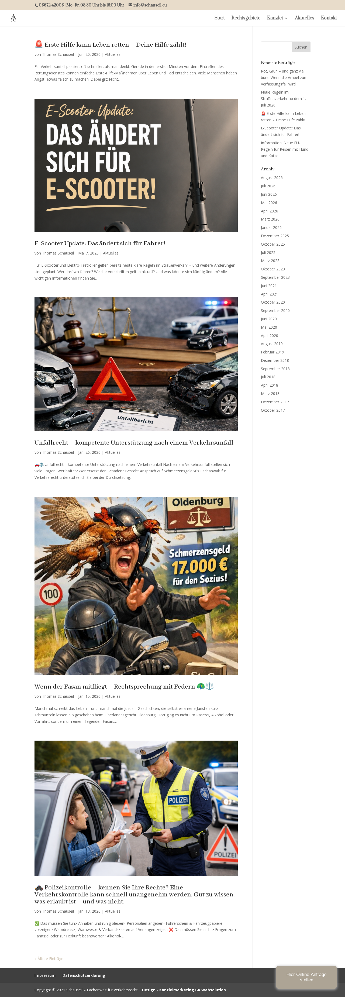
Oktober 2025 (273, 244)
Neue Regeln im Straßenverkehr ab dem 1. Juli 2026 (283, 99)
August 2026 (272, 177)
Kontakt (329, 18)
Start (220, 18)
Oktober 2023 (273, 268)
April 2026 (269, 211)
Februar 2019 (272, 352)
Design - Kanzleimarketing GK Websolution (184, 989)
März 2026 (270, 219)
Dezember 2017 (275, 401)
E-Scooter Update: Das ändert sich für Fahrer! (99, 243)
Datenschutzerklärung (84, 975)
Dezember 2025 (275, 235)
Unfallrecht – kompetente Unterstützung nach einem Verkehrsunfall (133, 443)
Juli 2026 (268, 185)
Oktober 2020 (273, 302)
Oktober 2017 (273, 410)
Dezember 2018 (275, 360)
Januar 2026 (271, 227)
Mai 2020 (269, 327)
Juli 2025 (268, 252)
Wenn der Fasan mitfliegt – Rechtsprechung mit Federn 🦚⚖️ (124, 687)
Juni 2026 (269, 194)
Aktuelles (304, 18)
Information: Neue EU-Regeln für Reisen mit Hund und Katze (284, 149)
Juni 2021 (269, 285)
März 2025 (270, 260)
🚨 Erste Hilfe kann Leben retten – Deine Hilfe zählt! (110, 45)
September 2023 (275, 277)
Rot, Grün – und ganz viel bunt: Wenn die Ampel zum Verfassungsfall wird (284, 77)
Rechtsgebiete (246, 18)
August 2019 (272, 343)
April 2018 (269, 385)
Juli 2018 (268, 376)
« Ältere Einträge (48, 958)
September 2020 (275, 310)
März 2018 (270, 393)
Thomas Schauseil (58, 54)
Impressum (45, 975)
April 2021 (269, 294)
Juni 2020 (269, 318)
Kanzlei (275, 18)
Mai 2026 (269, 202)
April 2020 (269, 335)
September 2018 (275, 368)
